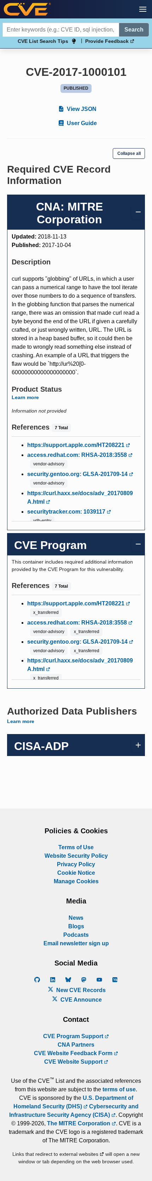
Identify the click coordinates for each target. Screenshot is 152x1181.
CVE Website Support (74, 1062)
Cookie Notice (76, 873)
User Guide (81, 123)
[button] (143, 9)
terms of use (119, 1089)
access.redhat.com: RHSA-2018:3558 (77, 455)
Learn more (25, 397)
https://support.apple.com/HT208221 (76, 445)
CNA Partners (76, 1045)
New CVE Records (80, 990)
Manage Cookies (76, 881)
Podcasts (76, 935)
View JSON (81, 109)
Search (134, 30)
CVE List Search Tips (43, 41)
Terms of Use (76, 847)
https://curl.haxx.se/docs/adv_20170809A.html (80, 497)
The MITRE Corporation (79, 1123)
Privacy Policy (76, 864)
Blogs (76, 926)
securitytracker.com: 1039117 (67, 512)
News (76, 918)
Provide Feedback (107, 41)
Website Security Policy (76, 856)
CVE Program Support (74, 1036)
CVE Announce (80, 1000)
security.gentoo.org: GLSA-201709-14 (78, 474)
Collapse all (129, 153)
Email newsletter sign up (76, 943)
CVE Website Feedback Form (74, 1053)
